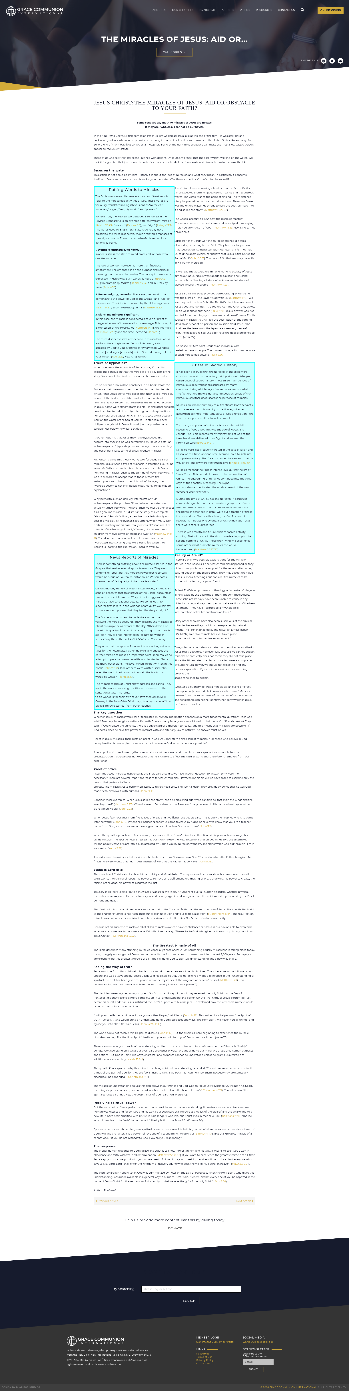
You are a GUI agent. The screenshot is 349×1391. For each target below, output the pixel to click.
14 (152, 791)
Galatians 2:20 (231, 1116)
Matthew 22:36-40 (168, 1155)
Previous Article (107, 1201)
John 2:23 (126, 809)
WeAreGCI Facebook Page (258, 1342)
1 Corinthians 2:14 (137, 1077)
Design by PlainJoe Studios (21, 1387)
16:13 (157, 1024)
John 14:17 (165, 1033)
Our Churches (183, 10)
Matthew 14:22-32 (216, 210)
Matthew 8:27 (123, 804)
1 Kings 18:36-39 (240, 463)
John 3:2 (205, 826)
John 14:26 (147, 1024)
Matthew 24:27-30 (206, 549)
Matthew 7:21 (240, 1164)
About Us (159, 10)
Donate (175, 1228)
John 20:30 (111, 668)
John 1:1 (145, 791)
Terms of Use (204, 1357)
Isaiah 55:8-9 (135, 1059)
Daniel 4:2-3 (138, 283)
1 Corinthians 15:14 (219, 914)
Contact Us (286, 10)
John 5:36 (205, 861)
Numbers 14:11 (144, 328)
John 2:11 (154, 332)
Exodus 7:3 (133, 225)
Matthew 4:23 (219, 285)
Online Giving (330, 10)
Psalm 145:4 (103, 307)
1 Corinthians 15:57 (122, 936)
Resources (264, 10)
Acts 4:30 (109, 287)
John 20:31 (197, 258)
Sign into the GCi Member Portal (215, 1342)
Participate (207, 10)
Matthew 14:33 (223, 228)
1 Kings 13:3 (164, 225)
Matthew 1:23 (238, 298)
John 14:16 (190, 1015)
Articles (228, 10)
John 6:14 (120, 822)
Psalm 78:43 (104, 225)
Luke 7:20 (218, 311)
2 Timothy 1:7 (204, 1134)
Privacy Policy (205, 1360)
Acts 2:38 (220, 1181)
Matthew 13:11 (228, 980)
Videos (245, 10)
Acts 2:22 (117, 356)
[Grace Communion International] (34, 11)
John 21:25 (126, 677)
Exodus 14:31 (204, 443)
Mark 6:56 (216, 355)
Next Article (244, 1201)
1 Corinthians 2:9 (211, 1090)
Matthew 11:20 (153, 307)
